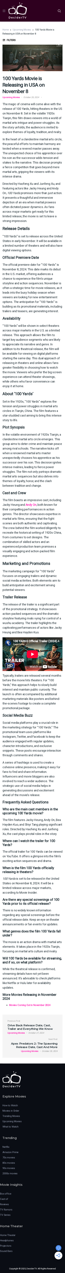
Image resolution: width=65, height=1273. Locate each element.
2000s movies (10, 1173)
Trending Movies (11, 1116)
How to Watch (10, 1105)
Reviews (4, 1204)
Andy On (31, 504)
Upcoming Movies (22, 29)
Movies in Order (10, 1110)
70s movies (8, 1157)
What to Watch (10, 1126)
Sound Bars (6, 1251)
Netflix (5, 1146)
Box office (5, 1193)
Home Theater (8, 1235)
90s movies (8, 1168)
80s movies (8, 1162)
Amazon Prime (10, 1152)
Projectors (5, 1245)
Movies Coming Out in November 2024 (29, 1005)
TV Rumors (6, 1209)
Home (5, 29)
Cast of (4, 1199)
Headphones (7, 1240)
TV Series (5, 1214)
